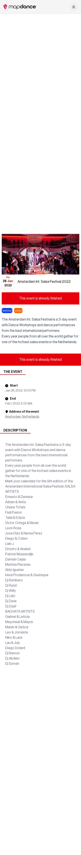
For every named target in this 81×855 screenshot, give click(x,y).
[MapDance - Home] (19, 7)
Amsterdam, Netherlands (22, 416)
